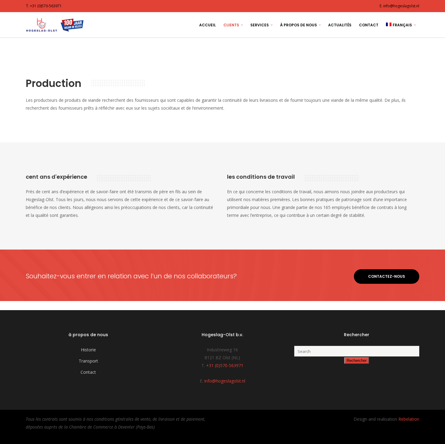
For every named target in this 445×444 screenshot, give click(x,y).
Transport (88, 361)
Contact (88, 372)
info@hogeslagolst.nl (224, 381)
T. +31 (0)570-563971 (44, 5)
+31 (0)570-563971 (224, 365)
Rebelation (408, 419)
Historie (88, 350)
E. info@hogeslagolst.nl (399, 5)
